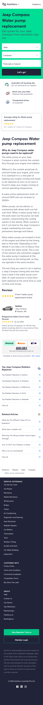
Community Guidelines (12, 574)
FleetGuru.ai (8, 615)
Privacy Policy (9, 566)
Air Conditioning (10, 513)
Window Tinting (10, 542)
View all (5, 405)
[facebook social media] (17, 686)
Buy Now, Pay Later (11, 582)
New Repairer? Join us (21, 632)
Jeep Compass (21, 309)
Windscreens (9, 501)
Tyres (6, 538)
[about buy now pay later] (21, 346)
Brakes (6, 505)
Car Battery (8, 529)
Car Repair (8, 489)
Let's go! (21, 72)
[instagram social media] (25, 686)
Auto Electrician (10, 521)
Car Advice (8, 602)
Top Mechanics (9, 606)
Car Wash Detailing (11, 550)
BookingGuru (9, 619)
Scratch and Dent (10, 546)
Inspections (8, 554)
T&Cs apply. (35, 356)
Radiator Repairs (10, 525)
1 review (19, 127)
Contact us (8, 598)
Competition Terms (11, 578)
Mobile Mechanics (10, 497)
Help (5, 594)
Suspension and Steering (13, 517)
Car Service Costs (10, 484)
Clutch (6, 509)
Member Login (21, 640)
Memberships (9, 611)
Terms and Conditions (12, 570)
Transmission (8, 533)
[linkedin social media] (21, 686)
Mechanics (8, 493)
